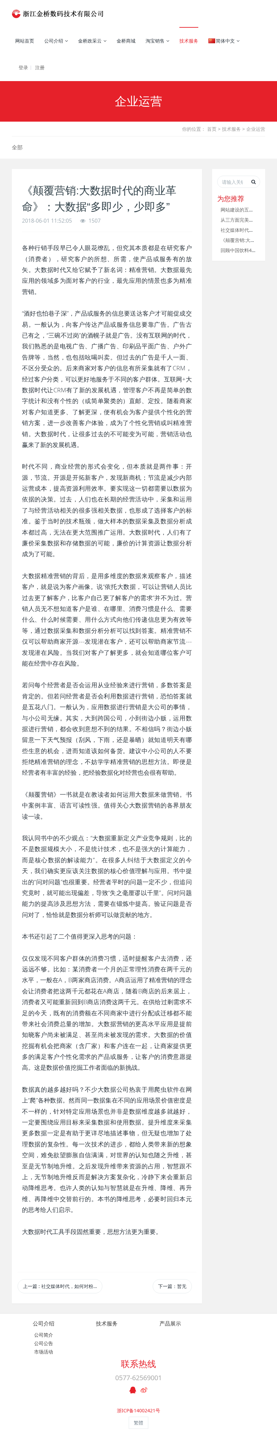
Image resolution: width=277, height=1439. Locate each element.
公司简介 (43, 1335)
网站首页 (24, 41)
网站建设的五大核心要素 (247, 209)
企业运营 (255, 129)
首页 (212, 129)
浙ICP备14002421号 (138, 1410)
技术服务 (188, 41)
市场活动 (43, 1351)
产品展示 (170, 1323)
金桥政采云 (90, 41)
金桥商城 (126, 41)
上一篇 (62, 1286)
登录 (23, 67)
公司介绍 (53, 41)
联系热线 (138, 1364)
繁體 (138, 1422)
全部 (17, 147)
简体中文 (225, 41)
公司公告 (43, 1343)
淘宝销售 (155, 41)
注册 (40, 67)
